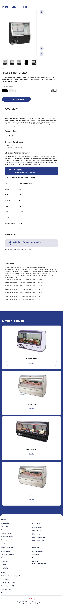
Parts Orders (5, 579)
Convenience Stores (7, 554)
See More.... (16, 81)
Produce (3, 543)
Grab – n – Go (36, 530)
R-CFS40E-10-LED (31, 449)
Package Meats (37, 527)
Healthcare (4, 561)
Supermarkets (5, 551)
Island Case (36, 534)
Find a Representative (39, 563)
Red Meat (4, 530)
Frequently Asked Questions (10, 586)
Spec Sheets (36, 554)
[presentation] (42, 48)
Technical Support (7, 589)
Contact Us (4, 593)
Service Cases (5, 523)
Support (3, 572)
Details (31, 363)
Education (4, 564)
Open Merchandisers (8, 540)
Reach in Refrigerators (39, 537)
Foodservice (5, 558)
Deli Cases (4, 526)
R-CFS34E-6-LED (31, 359)
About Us (35, 561)
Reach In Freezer (38, 541)
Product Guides (37, 551)
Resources (35, 547)
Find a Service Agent (8, 582)
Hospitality (4, 568)
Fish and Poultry (6, 533)
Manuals (35, 558)
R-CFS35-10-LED (31, 495)
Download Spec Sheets (16, 99)
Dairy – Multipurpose (39, 524)
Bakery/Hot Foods (7, 536)
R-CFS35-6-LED (31, 404)
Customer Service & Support (10, 576)
